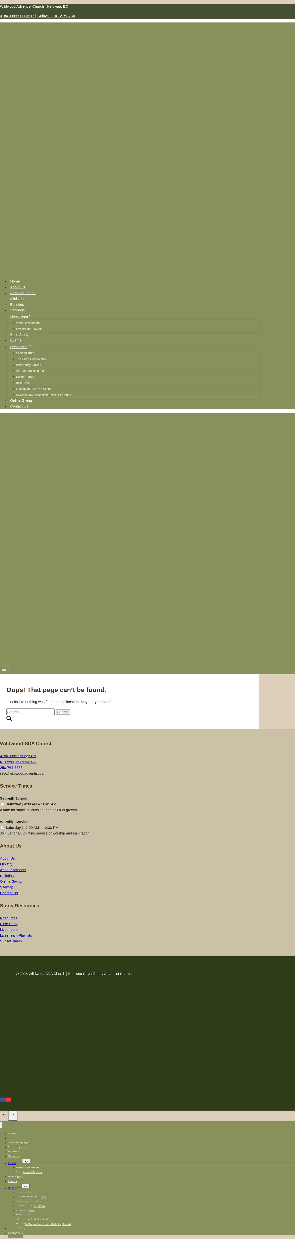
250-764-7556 (11, 768)
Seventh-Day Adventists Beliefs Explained (43, 394)
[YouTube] (8, 1100)
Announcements (23, 293)
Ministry (6, 864)
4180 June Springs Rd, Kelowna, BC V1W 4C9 (37, 16)
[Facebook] (3, 1100)
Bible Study (19, 335)
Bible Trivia (23, 382)
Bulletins (17, 305)
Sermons (17, 310)
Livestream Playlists (29, 328)
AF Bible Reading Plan (30, 370)
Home (15, 281)
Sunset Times (25, 376)
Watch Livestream (28, 322)
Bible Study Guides (28, 365)
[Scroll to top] (4, 1116)
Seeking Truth (25, 353)
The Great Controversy (31, 359)
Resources (8, 918)
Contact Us (19, 406)
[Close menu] (1, 1124)
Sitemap (6, 887)
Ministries (17, 299)
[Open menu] (4, 670)
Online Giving (21, 400)
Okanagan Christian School (34, 388)
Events (15, 340)
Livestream (9, 930)
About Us (17, 287)
